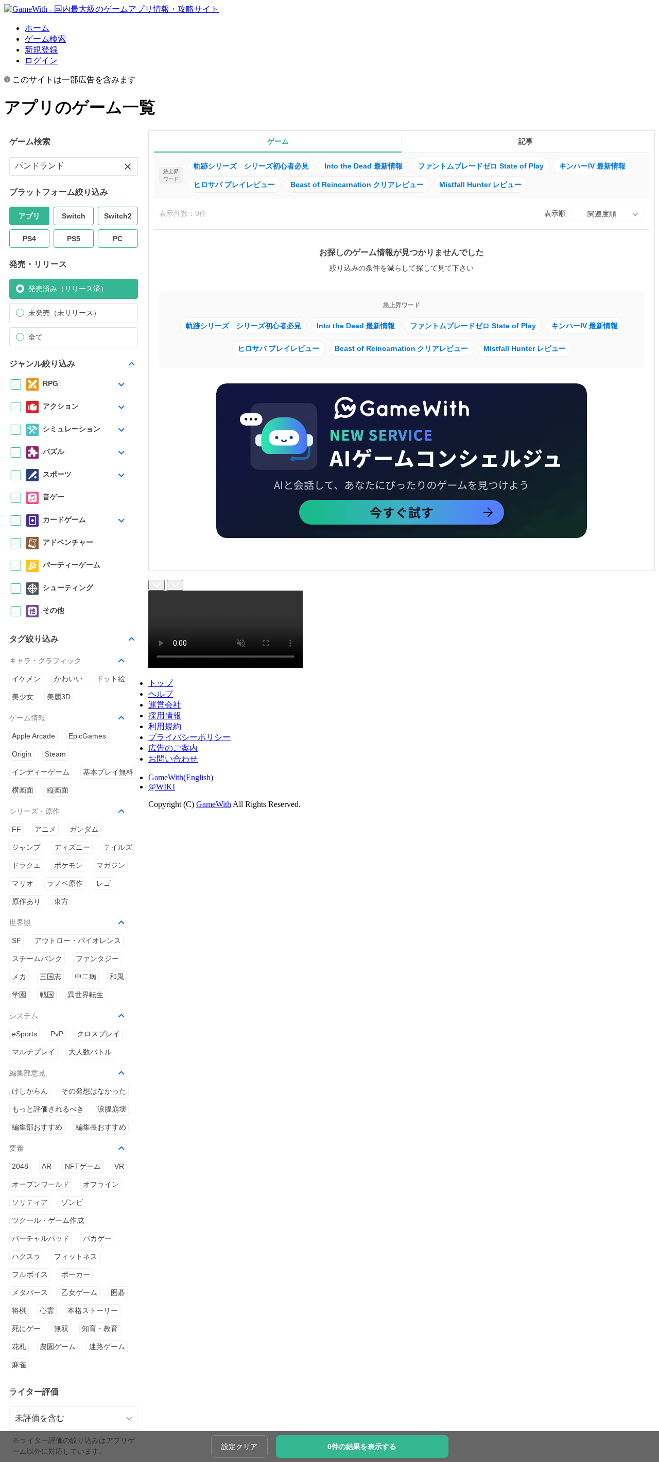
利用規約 (164, 726)
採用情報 (164, 715)
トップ (160, 683)
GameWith (213, 804)
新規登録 (41, 49)
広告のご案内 (173, 748)
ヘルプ (160, 694)
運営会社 (164, 704)
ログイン (41, 60)
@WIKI (161, 786)
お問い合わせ (173, 758)
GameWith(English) (180, 777)
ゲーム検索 (45, 39)
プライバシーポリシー (189, 737)
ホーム (37, 28)
